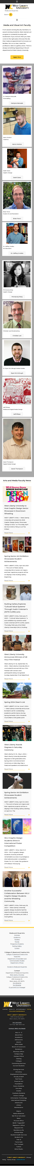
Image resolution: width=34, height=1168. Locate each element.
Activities (17, 935)
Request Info (18, 1127)
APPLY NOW (19, 1044)
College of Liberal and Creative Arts (17, 954)
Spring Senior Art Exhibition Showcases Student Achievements (16, 558)
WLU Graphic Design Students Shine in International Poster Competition (13, 842)
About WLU (18, 1035)
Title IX (18, 1139)
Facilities (17, 939)
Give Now (19, 1088)
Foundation (19, 1083)
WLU (17, 1005)
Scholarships (18, 1132)
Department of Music (17, 963)
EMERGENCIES (21, 1159)
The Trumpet (18, 1144)
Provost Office (19, 1120)
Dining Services (18, 1069)
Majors (18, 1111)
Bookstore (18, 1049)
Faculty (17, 942)
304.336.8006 (17, 983)
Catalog (18, 1058)
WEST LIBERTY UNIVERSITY (17, 1015)
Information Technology (19, 1098)
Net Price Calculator (18, 1116)
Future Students (18, 1086)
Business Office (18, 1051)
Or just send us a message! (17, 987)
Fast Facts (18, 1079)
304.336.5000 (17, 1022)
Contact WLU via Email (17, 1028)
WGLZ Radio (19, 1149)
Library (18, 1105)
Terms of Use (11, 1159)
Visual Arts (17, 956)
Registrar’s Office (19, 1125)
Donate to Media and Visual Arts (17, 967)
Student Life (19, 1137)
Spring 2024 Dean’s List (14, 702)
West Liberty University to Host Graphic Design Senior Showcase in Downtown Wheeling (16, 510)
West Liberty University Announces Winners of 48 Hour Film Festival (15, 657)
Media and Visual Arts (11, 11)
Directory (19, 1072)
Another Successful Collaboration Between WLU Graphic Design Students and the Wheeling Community (16, 896)
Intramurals (19, 1102)
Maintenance (18, 1107)
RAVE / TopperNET (19, 1123)
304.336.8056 (17, 985)
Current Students (18, 1065)
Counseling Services (19, 1063)
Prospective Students (17, 944)
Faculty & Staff (19, 1076)
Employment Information (18, 1074)
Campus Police (19, 1056)
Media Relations (18, 1113)
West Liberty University (16, 7)
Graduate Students (18, 1093)
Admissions (19, 1039)
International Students (18, 1100)
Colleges (19, 1061)
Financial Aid (18, 1081)
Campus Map (18, 1054)
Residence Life (19, 1130)
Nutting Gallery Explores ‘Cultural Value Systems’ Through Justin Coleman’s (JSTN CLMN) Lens (16, 608)
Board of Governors (18, 1046)
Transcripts (19, 1142)
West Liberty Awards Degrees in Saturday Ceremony (13, 747)
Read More (8, 533)
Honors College (19, 1095)
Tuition (18, 1146)
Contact (17, 948)
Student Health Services (19, 1134)
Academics (17, 937)
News (19, 1118)
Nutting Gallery (17, 946)
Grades (18, 1090)
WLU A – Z (18, 1032)
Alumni (18, 1042)
